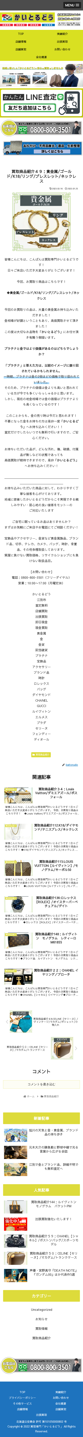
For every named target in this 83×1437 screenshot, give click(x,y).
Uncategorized (41, 1309)
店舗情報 (22, 1409)
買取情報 (41, 1328)
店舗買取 (60, 1409)
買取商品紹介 (43, 754)
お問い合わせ (61, 1398)
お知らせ (41, 1319)
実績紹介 (60, 1392)
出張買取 (41, 1415)
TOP (22, 1392)
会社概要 (60, 1403)
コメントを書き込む (41, 1084)
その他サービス (22, 1403)
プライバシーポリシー (22, 1398)
